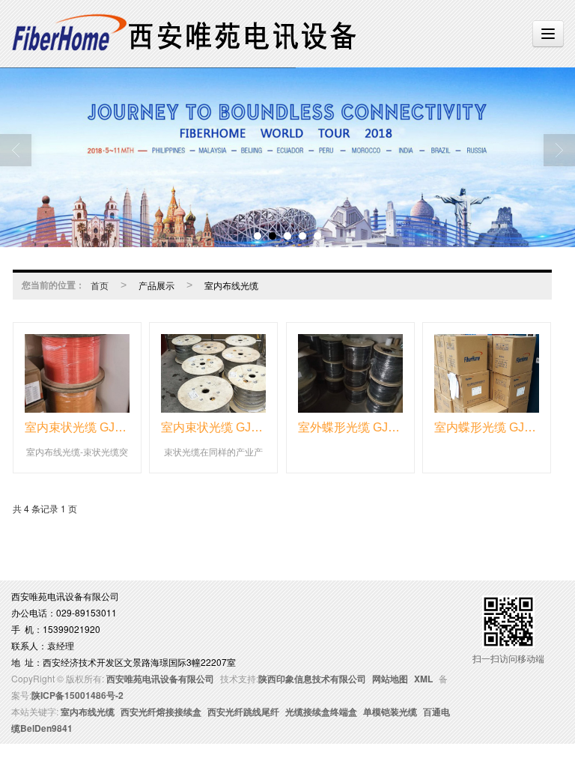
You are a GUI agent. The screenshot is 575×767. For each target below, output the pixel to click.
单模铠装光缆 (390, 711)
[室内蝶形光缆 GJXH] (486, 373)
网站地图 (390, 678)
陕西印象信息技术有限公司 (312, 678)
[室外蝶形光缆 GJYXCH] (350, 373)
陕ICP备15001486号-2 (77, 695)
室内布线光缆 (231, 285)
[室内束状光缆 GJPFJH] (77, 373)
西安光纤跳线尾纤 (243, 711)
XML (423, 678)
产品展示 (156, 285)
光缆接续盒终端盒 (321, 711)
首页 (100, 285)
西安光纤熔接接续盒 (161, 711)
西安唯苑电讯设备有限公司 (160, 678)
